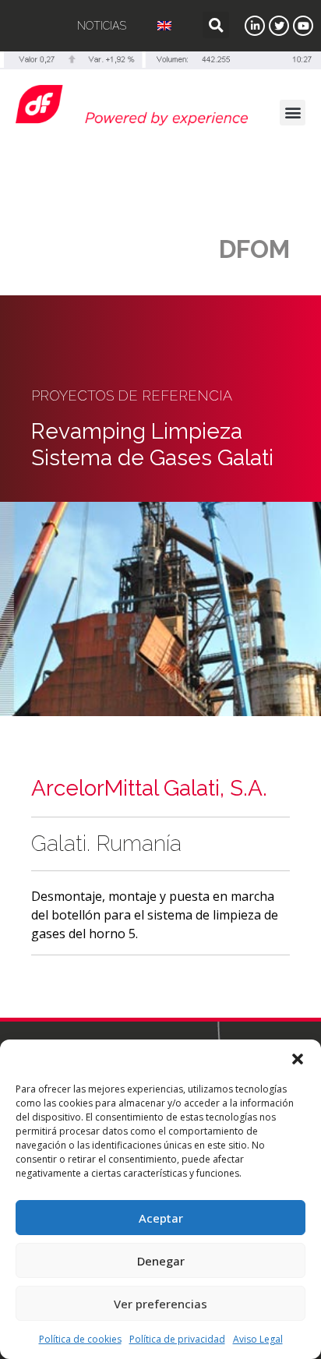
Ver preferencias (160, 1303)
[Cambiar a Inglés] (164, 26)
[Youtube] (303, 26)
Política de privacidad (177, 1339)
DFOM (254, 249)
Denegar (161, 1261)
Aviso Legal (258, 1339)
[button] (297, 1059)
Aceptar (161, 1218)
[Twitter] (279, 26)
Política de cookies (80, 1339)
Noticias (101, 25)
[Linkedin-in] (255, 26)
